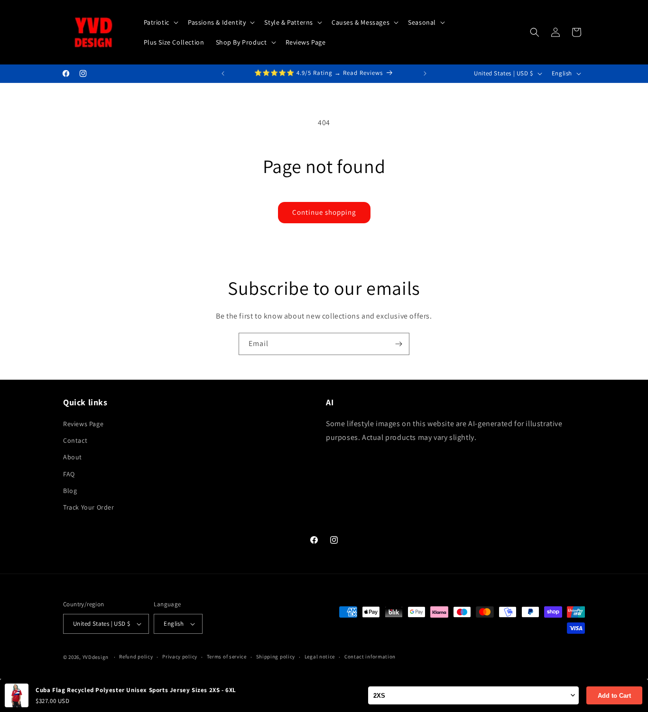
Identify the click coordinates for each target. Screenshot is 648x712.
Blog (70, 490)
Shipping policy (276, 656)
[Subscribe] (398, 344)
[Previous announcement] (223, 73)
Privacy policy (179, 656)
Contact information (370, 656)
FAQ (69, 474)
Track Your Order (88, 507)
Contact (75, 440)
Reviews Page (83, 424)
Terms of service (227, 656)
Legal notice (320, 656)
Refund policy (136, 656)
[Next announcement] (425, 73)
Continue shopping (324, 212)
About (72, 457)
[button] (160, 22)
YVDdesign (96, 657)
